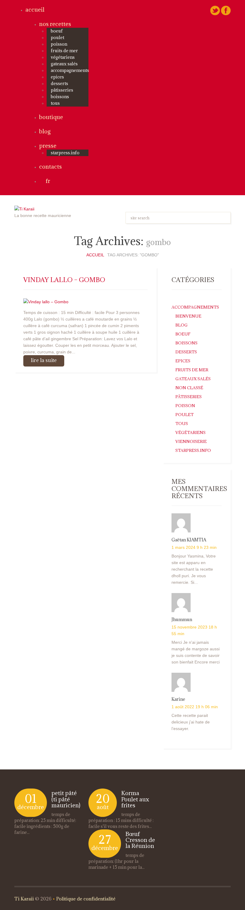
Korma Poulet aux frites (135, 799)
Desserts (59, 83)
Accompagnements (70, 70)
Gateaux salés (64, 64)
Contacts (50, 166)
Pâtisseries (62, 90)
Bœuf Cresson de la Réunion (140, 839)
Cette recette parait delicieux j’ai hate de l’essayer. (191, 722)
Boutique (51, 117)
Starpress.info (193, 450)
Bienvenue (188, 316)
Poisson (59, 44)
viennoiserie (191, 441)
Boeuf (57, 31)
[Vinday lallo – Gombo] (45, 301)
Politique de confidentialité (85, 899)
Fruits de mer (64, 50)
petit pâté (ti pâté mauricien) (65, 799)
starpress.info (65, 152)
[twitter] (215, 10)
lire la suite (44, 360)
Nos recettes (55, 23)
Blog (44, 131)
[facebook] (226, 10)
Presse (47, 145)
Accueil (35, 9)
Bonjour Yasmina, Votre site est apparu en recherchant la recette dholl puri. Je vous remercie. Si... (194, 569)
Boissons (60, 96)
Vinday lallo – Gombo (64, 280)
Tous (55, 103)
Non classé (189, 387)
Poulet (57, 37)
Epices (57, 77)
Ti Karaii (24, 899)
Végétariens (63, 57)
